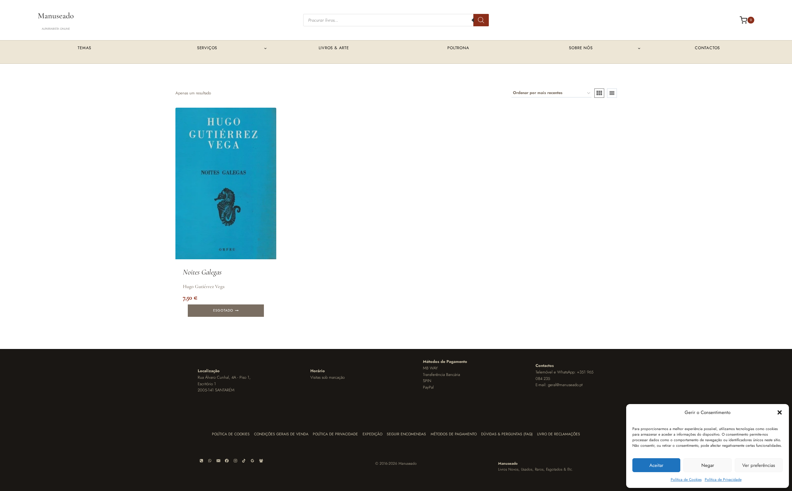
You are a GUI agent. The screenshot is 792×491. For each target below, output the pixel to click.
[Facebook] (226, 460)
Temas (84, 48)
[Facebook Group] (261, 460)
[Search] (481, 20)
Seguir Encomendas (406, 434)
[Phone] (201, 460)
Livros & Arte (334, 48)
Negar (707, 465)
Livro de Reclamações (558, 434)
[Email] (218, 460)
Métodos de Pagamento (454, 434)
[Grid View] (599, 93)
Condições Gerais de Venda (281, 434)
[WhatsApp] (209, 460)
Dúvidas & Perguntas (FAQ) (507, 434)
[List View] (612, 93)
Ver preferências (758, 465)
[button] (780, 412)
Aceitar (656, 465)
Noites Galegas (202, 272)
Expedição (372, 434)
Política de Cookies (686, 479)
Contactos (707, 48)
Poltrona (458, 48)
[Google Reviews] (252, 460)
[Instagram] (235, 460)
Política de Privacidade (723, 479)
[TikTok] (244, 460)
